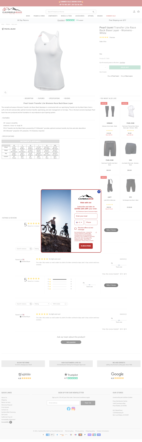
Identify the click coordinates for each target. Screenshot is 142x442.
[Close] (99, 191)
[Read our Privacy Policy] (96, 232)
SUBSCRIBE (86, 246)
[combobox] (79, 222)
